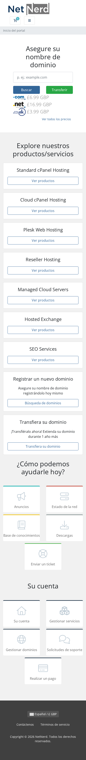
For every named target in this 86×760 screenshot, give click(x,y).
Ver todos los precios (56, 119)
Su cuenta (21, 621)
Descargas (64, 535)
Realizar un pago (43, 678)
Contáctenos (25, 724)
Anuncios (21, 506)
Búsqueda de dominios (43, 403)
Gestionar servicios (64, 621)
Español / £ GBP (45, 714)
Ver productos (43, 180)
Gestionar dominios (21, 650)
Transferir (59, 90)
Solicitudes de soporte (64, 650)
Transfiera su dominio (43, 446)
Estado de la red (64, 506)
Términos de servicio (55, 724)
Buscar (26, 90)
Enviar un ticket (43, 564)
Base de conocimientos (21, 535)
